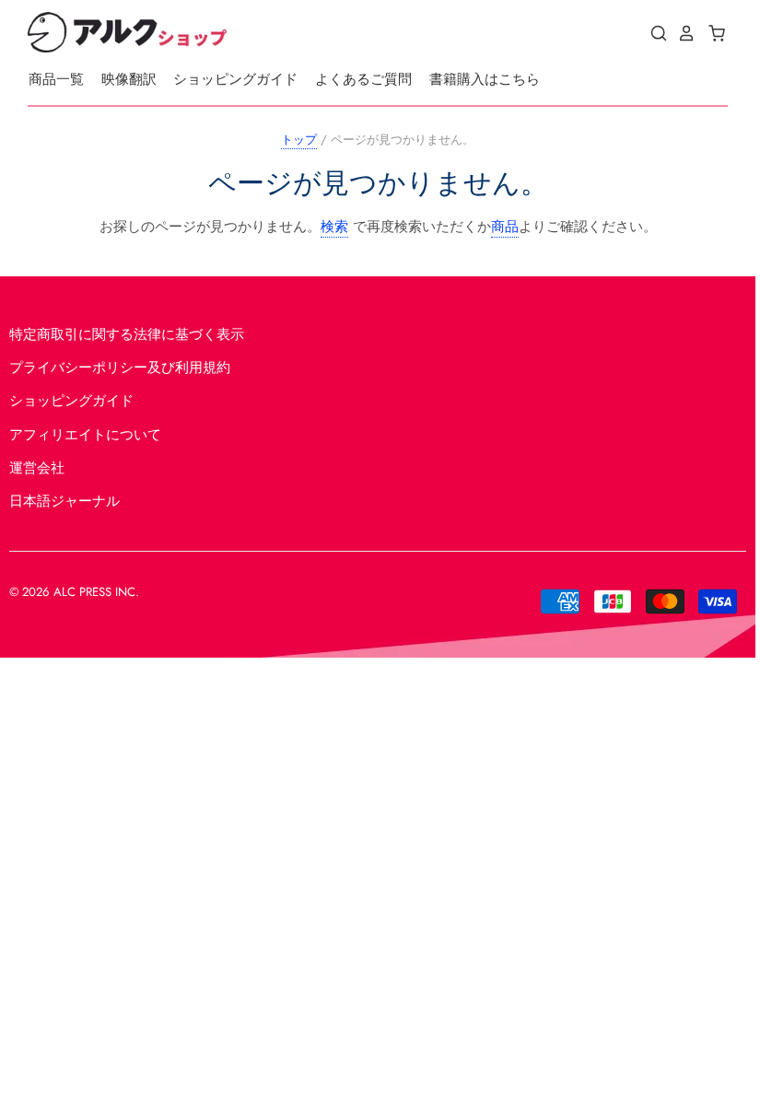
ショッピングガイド (235, 79)
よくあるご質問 (363, 79)
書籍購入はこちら (484, 79)
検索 (334, 226)
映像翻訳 (129, 79)
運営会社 (36, 468)
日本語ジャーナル (64, 501)
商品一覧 (56, 79)
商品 (505, 226)
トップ (299, 139)
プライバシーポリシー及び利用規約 (119, 367)
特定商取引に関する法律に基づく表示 (126, 334)
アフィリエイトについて (85, 435)
